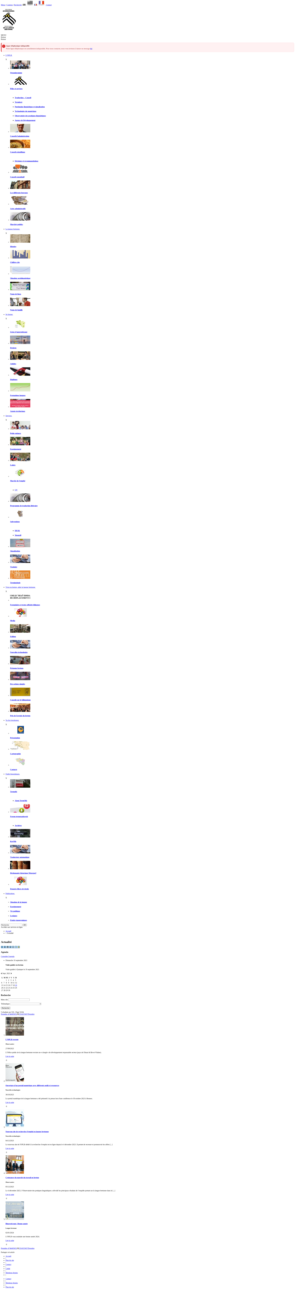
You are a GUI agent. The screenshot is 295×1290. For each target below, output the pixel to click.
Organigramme (16, 73)
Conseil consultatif (17, 177)
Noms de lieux (15, 294)
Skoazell (18, 535)
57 (27, 1014)
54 (22, 1014)
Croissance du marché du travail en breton (22, 1178)
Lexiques (13, 916)
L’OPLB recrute (12, 1040)
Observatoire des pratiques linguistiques (30, 116)
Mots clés (4, 1000)
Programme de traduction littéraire (24, 506)
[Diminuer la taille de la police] (2, 948)
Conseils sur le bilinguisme (20, 700)
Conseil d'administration (19, 136)
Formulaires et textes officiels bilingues (25, 605)
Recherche (18, 5)
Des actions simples (17, 684)
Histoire (13, 247)
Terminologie (15, 583)
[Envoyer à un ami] (16, 948)
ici (91, 49)
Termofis (13, 792)
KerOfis (13, 841)
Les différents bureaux (19, 193)
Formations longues (17, 395)
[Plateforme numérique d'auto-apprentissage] (20, 343)
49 (12, 1014)
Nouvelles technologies (19, 652)
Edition (13, 637)
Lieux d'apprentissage (18, 332)
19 (16, 985)
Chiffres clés (15, 262)
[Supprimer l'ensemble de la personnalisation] (10, 948)
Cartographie (15, 754)
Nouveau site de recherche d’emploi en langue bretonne (27, 1132)
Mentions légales (12, 1273)
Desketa (13, 348)
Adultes (13, 364)
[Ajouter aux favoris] (19, 948)
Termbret (18, 102)
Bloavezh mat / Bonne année (17, 1224)
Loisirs (12, 465)
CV (16, 490)
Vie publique (15, 911)
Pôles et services (16, 89)
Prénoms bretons (16, 668)
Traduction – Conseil (23, 98)
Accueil (8, 931)
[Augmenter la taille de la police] (5, 948)
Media (12, 621)
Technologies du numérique (25, 111)
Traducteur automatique (19, 857)
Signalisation (15, 551)
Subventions (15, 522)
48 (11, 1014)
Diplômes (13, 380)
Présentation (15, 738)
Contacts (13, 769)
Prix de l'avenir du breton (20, 716)
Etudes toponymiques (18, 920)
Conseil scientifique (17, 152)
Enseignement (15, 449)
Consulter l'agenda (7, 956)
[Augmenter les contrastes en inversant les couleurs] (7, 948)
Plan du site (10, 1260)
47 (9, 1014)
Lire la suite (10, 1056)
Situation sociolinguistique (20, 278)
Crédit (8, 1269)
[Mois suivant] (11, 973)
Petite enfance (15, 433)
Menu (3, 5)
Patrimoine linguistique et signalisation (30, 107)
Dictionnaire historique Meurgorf (23, 873)
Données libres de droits (19, 889)
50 (14, 1014)
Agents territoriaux (17, 411)
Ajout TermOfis (21, 801)
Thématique (5, 1004)
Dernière (31, 1014)
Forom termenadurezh (19, 817)
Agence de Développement (25, 120)
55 (23, 1014)
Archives (18, 826)
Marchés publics (16, 224)
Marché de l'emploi (17, 481)
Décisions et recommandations (26, 161)
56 (25, 1014)
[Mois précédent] (1, 973)
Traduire (13, 567)
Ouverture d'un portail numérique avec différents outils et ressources (32, 1085)
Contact (49, 5)
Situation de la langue (18, 902)
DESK (17, 531)
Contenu (9, 5)
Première (4, 1014)
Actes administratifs (18, 209)
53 (20, 1014)
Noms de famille (16, 310)
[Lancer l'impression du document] (13, 948)
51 (16, 1014)
